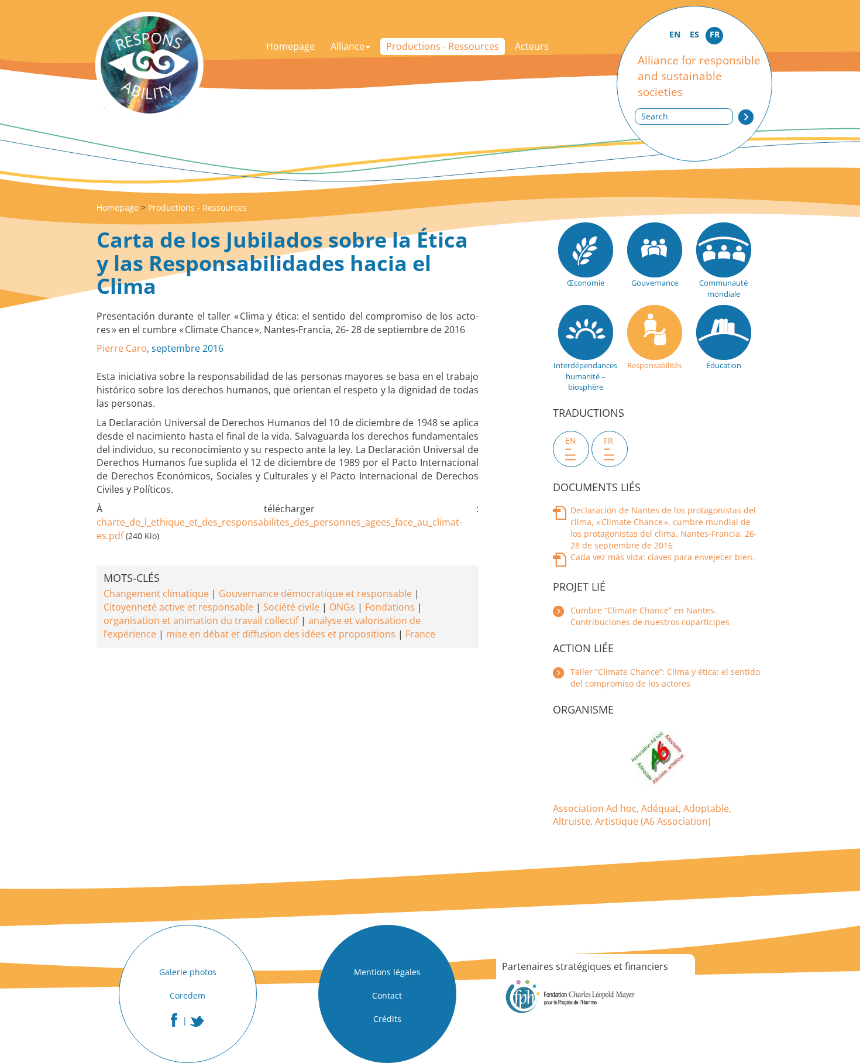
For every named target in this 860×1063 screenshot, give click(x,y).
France (420, 633)
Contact (387, 995)
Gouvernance (654, 282)
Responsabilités (654, 365)
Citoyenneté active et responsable (178, 607)
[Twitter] (197, 1021)
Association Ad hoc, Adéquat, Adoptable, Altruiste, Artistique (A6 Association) (642, 815)
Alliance (347, 46)
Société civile (291, 607)
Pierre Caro (122, 348)
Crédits (387, 1018)
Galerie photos (187, 972)
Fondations (390, 607)
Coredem (187, 995)
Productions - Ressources (442, 46)
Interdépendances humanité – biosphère (585, 376)
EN (674, 34)
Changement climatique (156, 593)
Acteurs (532, 46)
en (570, 440)
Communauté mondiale (723, 288)
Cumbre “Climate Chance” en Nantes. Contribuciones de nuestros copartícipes (650, 616)
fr (608, 440)
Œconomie (585, 282)
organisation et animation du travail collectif (201, 620)
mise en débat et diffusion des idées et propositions (280, 633)
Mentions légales (387, 972)
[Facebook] (174, 1020)
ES (694, 34)
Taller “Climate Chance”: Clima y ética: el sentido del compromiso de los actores (665, 677)
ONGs (342, 607)
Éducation (723, 365)
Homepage (290, 46)
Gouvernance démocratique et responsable (315, 593)
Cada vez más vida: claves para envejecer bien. (662, 557)
